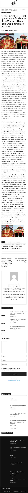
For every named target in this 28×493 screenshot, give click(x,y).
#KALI (16, 246)
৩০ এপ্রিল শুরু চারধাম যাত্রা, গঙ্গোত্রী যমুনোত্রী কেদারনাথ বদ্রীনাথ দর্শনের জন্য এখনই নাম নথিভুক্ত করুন (18, 313)
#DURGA (12, 244)
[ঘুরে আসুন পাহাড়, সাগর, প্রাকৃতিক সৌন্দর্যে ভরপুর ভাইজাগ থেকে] (5, 407)
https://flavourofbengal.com (14, 286)
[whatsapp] (14, 301)
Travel (6, 9)
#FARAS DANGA (19, 244)
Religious (11, 9)
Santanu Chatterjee (9, 30)
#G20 (25, 244)
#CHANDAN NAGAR (6, 244)
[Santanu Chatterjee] (2, 30)
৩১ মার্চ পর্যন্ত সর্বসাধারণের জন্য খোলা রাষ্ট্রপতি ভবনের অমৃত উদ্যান (21, 260)
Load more (13, 428)
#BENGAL (13, 242)
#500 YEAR (8, 242)
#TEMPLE (19, 248)
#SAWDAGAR (13, 248)
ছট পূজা (11, 398)
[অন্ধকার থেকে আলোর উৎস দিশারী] (5, 464)
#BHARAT (18, 242)
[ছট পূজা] (5, 400)
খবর (10, 12)
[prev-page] (2, 334)
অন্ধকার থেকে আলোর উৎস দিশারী (16, 462)
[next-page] (5, 334)
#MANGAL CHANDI (5, 248)
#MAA (20, 246)
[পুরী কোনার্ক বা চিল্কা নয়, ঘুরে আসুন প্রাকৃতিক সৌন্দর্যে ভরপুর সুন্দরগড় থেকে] (5, 415)
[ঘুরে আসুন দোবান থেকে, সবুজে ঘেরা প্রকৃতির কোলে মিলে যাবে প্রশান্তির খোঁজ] (5, 328)
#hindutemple (5, 246)
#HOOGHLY (11, 246)
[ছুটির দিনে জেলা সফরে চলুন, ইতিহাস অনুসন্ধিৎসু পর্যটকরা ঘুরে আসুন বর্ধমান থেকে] (5, 321)
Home (2, 9)
